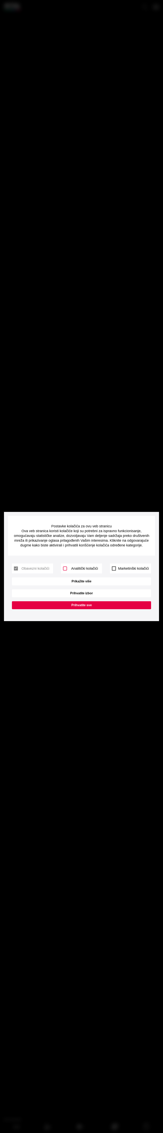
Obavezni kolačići (35, 568)
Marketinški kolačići (133, 568)
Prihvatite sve (81, 605)
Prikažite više (81, 581)
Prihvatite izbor (81, 593)
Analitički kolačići (84, 568)
